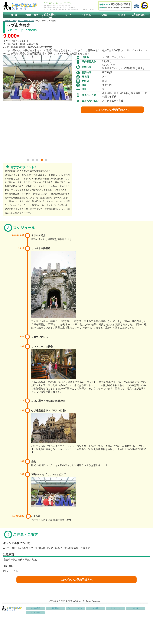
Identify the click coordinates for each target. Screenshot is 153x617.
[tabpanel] (37, 78)
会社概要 (95, 608)
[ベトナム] (86, 15)
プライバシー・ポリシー (75, 608)
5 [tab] (46, 160)
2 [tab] (33, 160)
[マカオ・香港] (32, 15)
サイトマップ (115, 608)
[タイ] (68, 15)
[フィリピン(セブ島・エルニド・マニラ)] (50, 15)
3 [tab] (37, 160)
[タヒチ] (122, 15)
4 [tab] (42, 160)
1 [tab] (28, 160)
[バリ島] (104, 15)
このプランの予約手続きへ (112, 109)
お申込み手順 (35, 608)
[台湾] (14, 15)
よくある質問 (35, 612)
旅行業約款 (55, 608)
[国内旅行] (139, 15)
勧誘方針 (136, 608)
